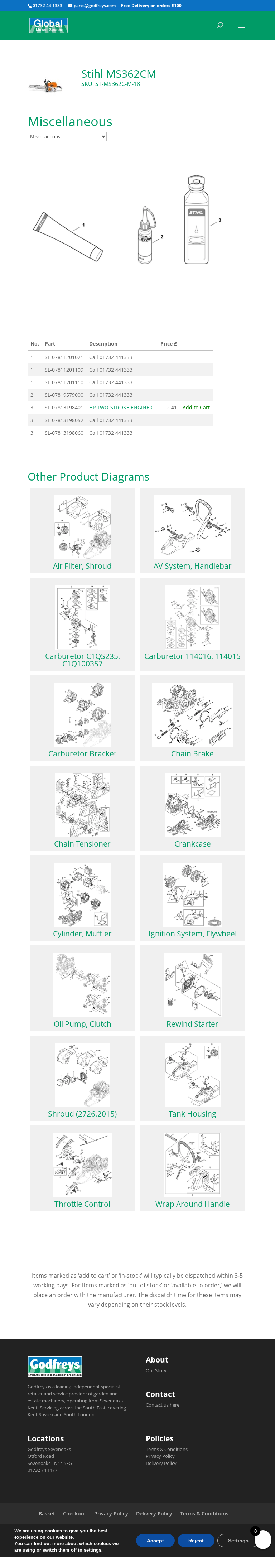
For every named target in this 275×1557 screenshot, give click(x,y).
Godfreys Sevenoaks (49, 1449)
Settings (238, 1540)
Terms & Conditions (167, 1449)
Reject (196, 1540)
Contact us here (162, 1405)
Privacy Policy (160, 1456)
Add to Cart (196, 407)
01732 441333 (116, 357)
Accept (155, 1540)
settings (92, 1550)
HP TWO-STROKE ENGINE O (122, 407)
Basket (47, 1513)
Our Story (156, 1370)
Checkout (74, 1513)
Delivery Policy (161, 1463)
